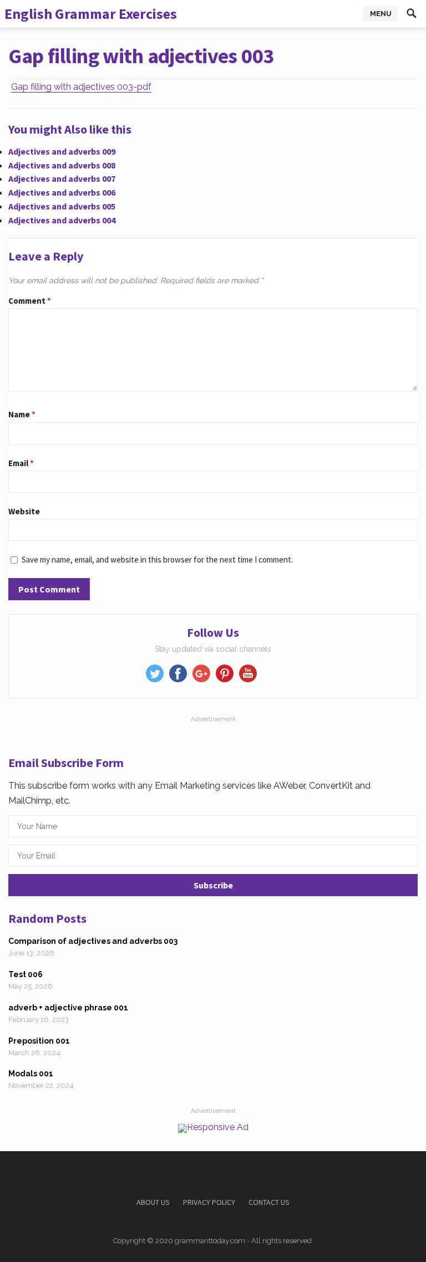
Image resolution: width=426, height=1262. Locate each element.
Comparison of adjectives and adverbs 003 (93, 941)
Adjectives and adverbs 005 (61, 206)
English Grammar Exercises (90, 13)
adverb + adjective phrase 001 (68, 1007)
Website (24, 511)
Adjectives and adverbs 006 (61, 192)
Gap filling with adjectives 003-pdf (81, 86)
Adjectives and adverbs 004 (61, 220)
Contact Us (269, 1202)
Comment (29, 300)
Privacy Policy (209, 1202)
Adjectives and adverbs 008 (61, 165)
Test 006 (25, 974)
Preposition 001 (39, 1040)
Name (22, 414)
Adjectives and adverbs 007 (61, 178)
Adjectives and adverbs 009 (61, 151)
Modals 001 (30, 1073)
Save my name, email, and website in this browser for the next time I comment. (157, 559)
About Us (153, 1202)
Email (21, 463)
